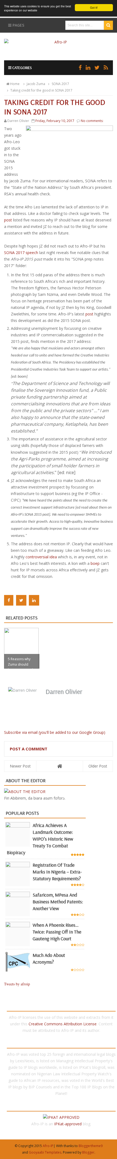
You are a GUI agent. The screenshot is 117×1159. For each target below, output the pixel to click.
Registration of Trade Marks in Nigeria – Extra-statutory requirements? (57, 872)
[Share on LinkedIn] (34, 600)
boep (95, 563)
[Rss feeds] (106, 67)
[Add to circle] (88, 67)
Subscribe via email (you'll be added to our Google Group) (54, 732)
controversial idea (41, 556)
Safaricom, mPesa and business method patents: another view (58, 901)
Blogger (88, 1152)
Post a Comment (28, 748)
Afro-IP (48, 1146)
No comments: (92, 120)
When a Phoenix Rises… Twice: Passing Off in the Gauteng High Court (57, 932)
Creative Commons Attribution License (63, 1023)
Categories (21, 67)
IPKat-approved (68, 1123)
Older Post (97, 766)
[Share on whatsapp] (45, 600)
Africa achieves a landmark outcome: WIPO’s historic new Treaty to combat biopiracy (40, 839)
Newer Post (20, 766)
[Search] (108, 25)
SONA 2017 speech (21, 252)
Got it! (94, 7)
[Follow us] (97, 67)
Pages (17, 25)
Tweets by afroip (17, 983)
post (8, 220)
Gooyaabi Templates (45, 1152)
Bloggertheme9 (91, 1146)
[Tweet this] (21, 600)
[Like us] (80, 67)
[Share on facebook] (8, 600)
